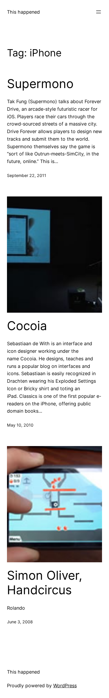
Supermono (40, 83)
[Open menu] (98, 11)
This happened (23, 12)
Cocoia (27, 325)
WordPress (65, 685)
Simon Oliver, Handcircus (44, 582)
